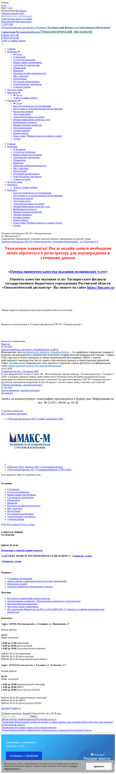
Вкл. (18, 10)
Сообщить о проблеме (24, 755)
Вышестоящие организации (27, 62)
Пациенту (12, 100)
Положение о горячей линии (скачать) (22, 550)
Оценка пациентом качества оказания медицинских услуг (58, 271)
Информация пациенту (25, 122)
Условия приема (21, 130)
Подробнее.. (7, 313)
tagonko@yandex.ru (11, 708)
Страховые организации (19, 578)
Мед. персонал (20, 76)
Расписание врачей (23, 111)
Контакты (12, 92)
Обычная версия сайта (12, 13)
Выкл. (23, 10)
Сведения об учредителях (26, 65)
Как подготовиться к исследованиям (32, 106)
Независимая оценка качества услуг (31, 119)
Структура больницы (24, 59)
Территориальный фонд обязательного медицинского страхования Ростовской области (46, 730)
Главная (11, 49)
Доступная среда (22, 114)
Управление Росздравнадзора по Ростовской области (28, 727)
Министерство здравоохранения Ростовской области (28, 719)
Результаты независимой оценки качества (28, 598)
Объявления (19, 68)
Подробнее (7, 393)
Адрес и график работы (13, 40)
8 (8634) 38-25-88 (10, 35)
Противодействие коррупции (16, 21)
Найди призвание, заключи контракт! (20, 390)
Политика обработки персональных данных (30, 586)
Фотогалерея (19, 78)
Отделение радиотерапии (26, 81)
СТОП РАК (7, 24)
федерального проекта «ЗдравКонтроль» (46, 352)
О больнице (19, 57)
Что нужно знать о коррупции (22, 606)
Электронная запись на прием (16, 19)
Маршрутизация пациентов (27, 125)
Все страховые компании (14, 413)
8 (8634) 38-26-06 (10, 38)
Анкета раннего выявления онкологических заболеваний (36, 581)
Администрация (21, 87)
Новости (5, 344)
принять (99, 766)
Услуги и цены (15, 89)
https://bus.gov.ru (100, 287)
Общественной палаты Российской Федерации (34, 366)
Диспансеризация (22, 128)
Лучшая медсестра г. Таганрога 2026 (20, 371)
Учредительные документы (27, 84)
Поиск (33, 716)
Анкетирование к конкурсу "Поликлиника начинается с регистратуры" (44, 601)
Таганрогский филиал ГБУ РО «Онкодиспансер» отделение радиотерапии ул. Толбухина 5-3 (49, 241)
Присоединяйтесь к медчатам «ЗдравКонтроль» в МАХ (29, 349)
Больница (12, 51)
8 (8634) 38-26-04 (10, 477)
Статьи (17, 138)
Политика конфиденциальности (29, 73)
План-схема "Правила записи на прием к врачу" (38, 136)
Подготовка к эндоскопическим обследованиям (38, 108)
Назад (19, 54)
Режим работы (20, 133)
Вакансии (18, 70)
